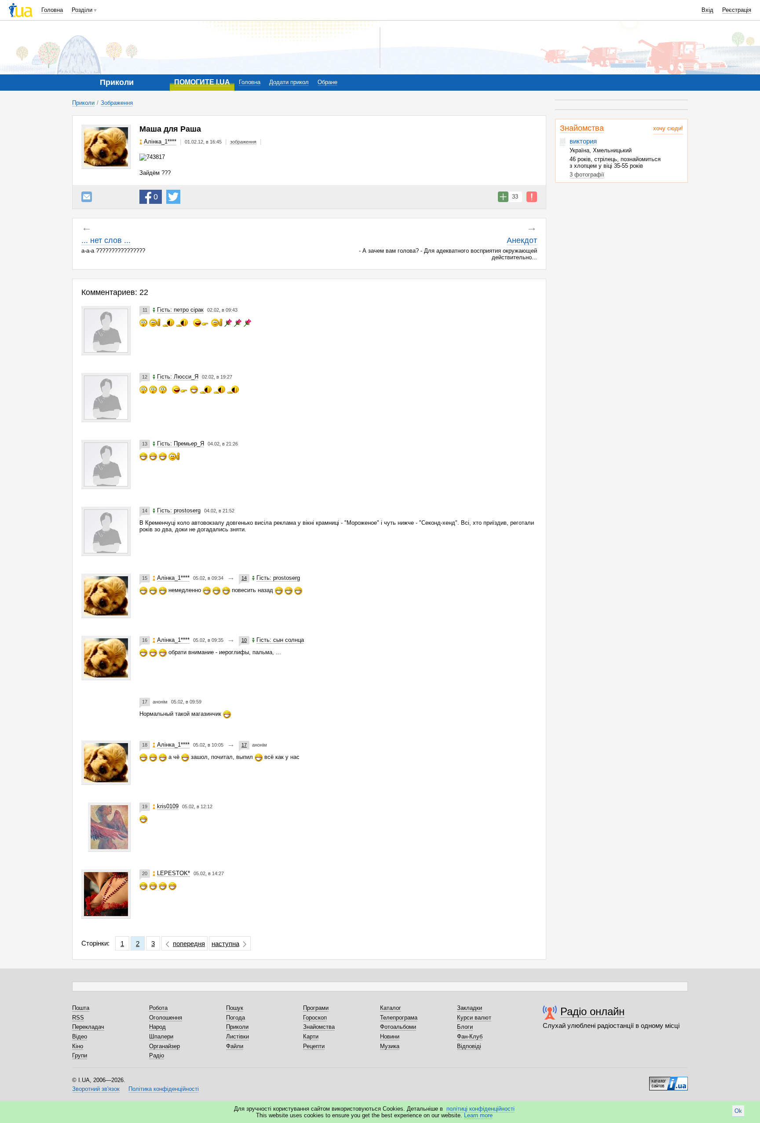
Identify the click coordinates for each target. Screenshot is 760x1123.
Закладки (469, 1008)
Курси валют (474, 1017)
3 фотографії (587, 174)
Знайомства (582, 128)
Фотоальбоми (398, 1027)
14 (244, 578)
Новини (389, 1036)
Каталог (390, 1008)
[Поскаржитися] (531, 196)
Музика (389, 1046)
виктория (583, 141)
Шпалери (161, 1036)
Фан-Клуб (469, 1036)
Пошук (234, 1008)
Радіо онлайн (592, 1011)
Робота (158, 1008)
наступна (225, 943)
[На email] (86, 196)
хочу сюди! (668, 128)
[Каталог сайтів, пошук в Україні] (668, 1080)
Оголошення (165, 1017)
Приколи (83, 102)
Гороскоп (315, 1017)
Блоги (465, 1027)
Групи (79, 1055)
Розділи (82, 10)
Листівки (237, 1036)
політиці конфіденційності (480, 1108)
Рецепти (314, 1046)
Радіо (156, 1055)
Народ (157, 1027)
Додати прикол (289, 82)
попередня (189, 943)
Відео (79, 1036)
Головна (52, 10)
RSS (78, 1017)
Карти (310, 1036)
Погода (235, 1017)
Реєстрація (736, 10)
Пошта (80, 1008)
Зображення (117, 102)
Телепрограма (398, 1017)
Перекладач (88, 1027)
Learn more (478, 1115)
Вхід (707, 10)
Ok (738, 1111)
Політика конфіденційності (163, 1089)
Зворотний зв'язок (96, 1089)
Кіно (77, 1046)
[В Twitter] (173, 197)
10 (244, 640)
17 (244, 744)
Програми (316, 1008)
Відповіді (469, 1046)
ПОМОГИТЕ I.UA (202, 82)
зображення (243, 141)
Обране (327, 82)
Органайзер (164, 1046)
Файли (234, 1046)
